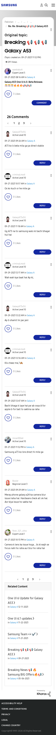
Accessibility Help (11, 703)
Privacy (5, 714)
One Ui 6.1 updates (20, 618)
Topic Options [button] (46, 29)
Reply (42, 163)
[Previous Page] (9, 123)
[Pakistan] (9, 4)
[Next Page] (29, 123)
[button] (46, 70)
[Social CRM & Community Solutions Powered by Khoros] (43, 693)
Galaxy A (31, 77)
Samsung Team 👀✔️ (22, 634)
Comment (42, 103)
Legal (4, 720)
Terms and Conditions (14, 709)
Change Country (10, 725)
